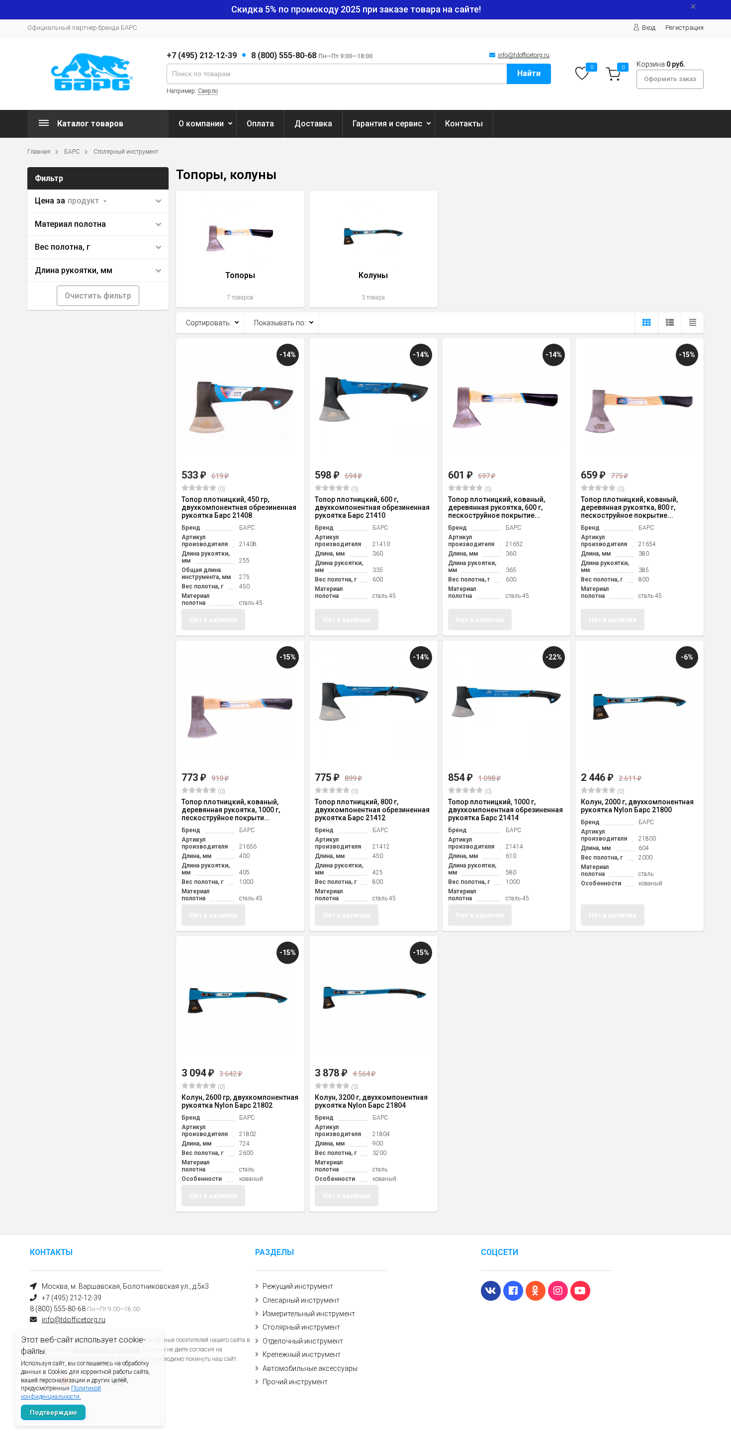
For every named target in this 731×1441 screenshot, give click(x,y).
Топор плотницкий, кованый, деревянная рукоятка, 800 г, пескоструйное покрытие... (629, 507)
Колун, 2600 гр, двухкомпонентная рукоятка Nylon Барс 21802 (240, 1101)
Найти (529, 73)
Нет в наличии (213, 620)
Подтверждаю (53, 1412)
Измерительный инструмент (309, 1314)
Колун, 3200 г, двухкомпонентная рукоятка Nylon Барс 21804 (371, 1101)
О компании (201, 123)
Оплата (260, 123)
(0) (220, 488)
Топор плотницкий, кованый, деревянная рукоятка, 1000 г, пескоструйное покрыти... (231, 810)
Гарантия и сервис (387, 123)
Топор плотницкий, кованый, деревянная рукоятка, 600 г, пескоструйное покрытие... (496, 507)
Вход (648, 27)
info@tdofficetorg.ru (523, 55)
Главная (38, 151)
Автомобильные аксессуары (310, 1368)
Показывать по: (280, 323)
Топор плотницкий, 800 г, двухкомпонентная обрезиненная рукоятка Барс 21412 (372, 810)
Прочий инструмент (295, 1382)
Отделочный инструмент (303, 1341)
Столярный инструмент (125, 151)
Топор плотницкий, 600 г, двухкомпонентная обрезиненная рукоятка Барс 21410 (372, 507)
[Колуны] (373, 249)
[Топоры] (240, 249)
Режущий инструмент (298, 1286)
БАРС (72, 151)
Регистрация (684, 27)
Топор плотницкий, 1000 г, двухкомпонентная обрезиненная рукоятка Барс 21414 (505, 810)
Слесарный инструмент (301, 1300)
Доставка (313, 123)
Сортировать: (208, 323)
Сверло (208, 91)
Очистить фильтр (98, 295)
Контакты (464, 123)
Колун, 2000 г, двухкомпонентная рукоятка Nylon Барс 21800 (637, 806)
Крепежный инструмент (302, 1354)
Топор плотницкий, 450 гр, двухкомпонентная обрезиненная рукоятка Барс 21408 (239, 507)
